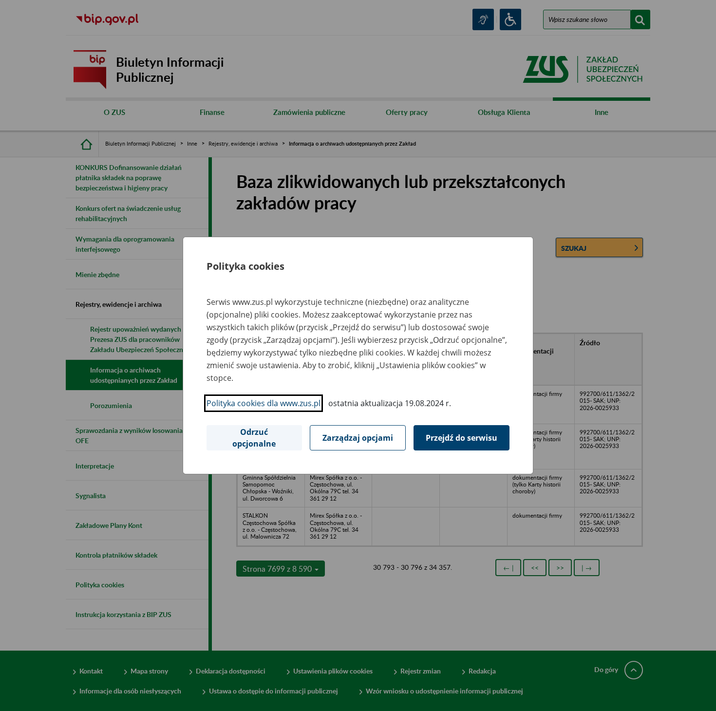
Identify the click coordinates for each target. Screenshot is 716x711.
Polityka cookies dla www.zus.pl (263, 403)
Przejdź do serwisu (461, 437)
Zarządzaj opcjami (357, 437)
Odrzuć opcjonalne (254, 438)
